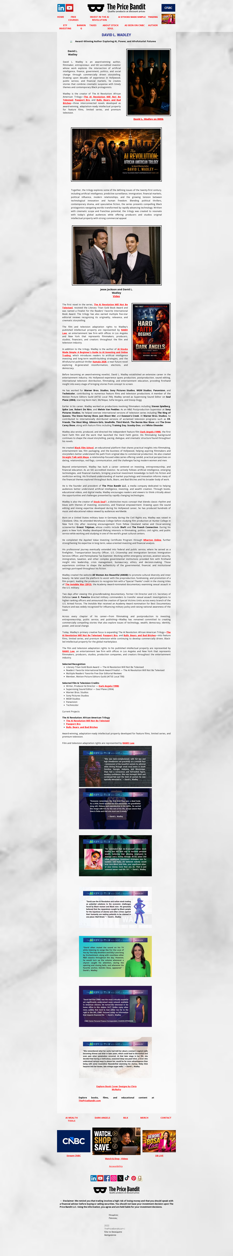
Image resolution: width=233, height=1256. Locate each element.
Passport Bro (82, 99)
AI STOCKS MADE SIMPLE (132, 17)
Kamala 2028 (99, 361)
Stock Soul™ (100, 501)
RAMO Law (68, 651)
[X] (120, 1178)
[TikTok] (127, 1178)
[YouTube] (69, 8)
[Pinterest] (134, 1178)
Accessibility (116, 1166)
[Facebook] (107, 1178)
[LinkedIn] (61, 8)
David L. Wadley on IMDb (148, 119)
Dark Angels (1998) (150, 431)
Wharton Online (152, 539)
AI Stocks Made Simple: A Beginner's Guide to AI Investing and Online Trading (95, 352)
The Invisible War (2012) (78, 584)
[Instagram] (114, 1178)
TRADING (153, 17)
